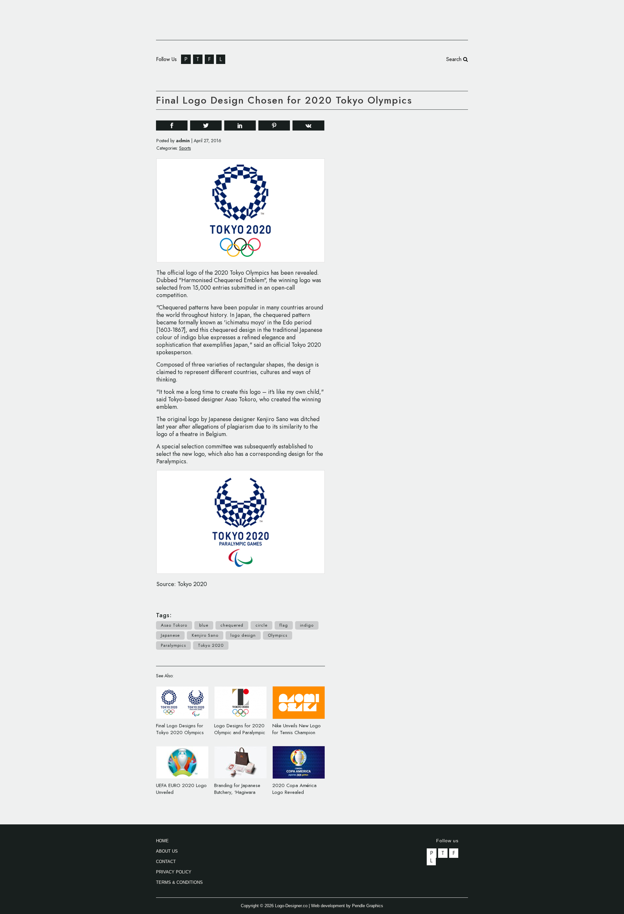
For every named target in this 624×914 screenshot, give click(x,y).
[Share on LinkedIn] (240, 125)
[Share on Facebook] (172, 125)
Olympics (277, 635)
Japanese (170, 635)
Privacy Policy (173, 872)
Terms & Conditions (179, 882)
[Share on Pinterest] (274, 125)
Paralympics (173, 645)
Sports (185, 148)
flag (284, 625)
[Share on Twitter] (206, 125)
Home (162, 840)
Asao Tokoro (174, 625)
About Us (167, 851)
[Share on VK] (308, 125)
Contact (166, 861)
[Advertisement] (419, 213)
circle (261, 625)
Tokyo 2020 (211, 645)
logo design (243, 635)
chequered (231, 625)
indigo (307, 625)
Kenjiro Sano (205, 635)
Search (454, 59)
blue (203, 625)
